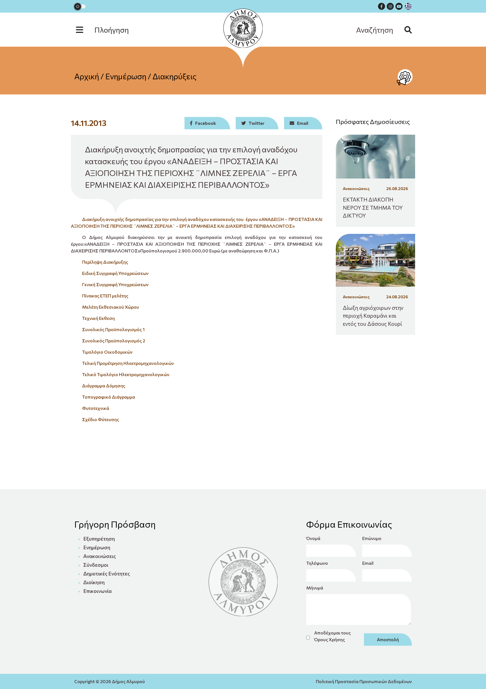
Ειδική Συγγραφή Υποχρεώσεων (115, 273)
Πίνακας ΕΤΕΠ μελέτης (105, 295)
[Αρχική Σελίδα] (243, 28)
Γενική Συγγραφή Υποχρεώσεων (115, 284)
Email (368, 563)
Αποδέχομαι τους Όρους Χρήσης (332, 636)
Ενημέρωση (125, 76)
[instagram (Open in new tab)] (390, 6)
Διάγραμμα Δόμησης (103, 385)
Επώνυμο (371, 538)
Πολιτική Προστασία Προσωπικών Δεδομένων (364, 681)
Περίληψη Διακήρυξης (105, 262)
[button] (108, 29)
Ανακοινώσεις (99, 556)
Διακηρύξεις (174, 76)
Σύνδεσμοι (95, 565)
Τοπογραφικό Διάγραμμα (108, 396)
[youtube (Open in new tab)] (398, 6)
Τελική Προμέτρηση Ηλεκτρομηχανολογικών (128, 363)
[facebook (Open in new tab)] (381, 6)
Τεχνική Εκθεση (98, 318)
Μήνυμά (314, 587)
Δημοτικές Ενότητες (106, 573)
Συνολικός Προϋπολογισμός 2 (113, 340)
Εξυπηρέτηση (99, 539)
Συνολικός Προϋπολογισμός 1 (113, 329)
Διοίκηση (94, 582)
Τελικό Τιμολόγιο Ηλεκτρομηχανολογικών (125, 374)
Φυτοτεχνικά (95, 408)
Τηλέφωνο (317, 563)
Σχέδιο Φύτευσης (100, 419)
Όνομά (313, 538)
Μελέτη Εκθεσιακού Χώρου (110, 307)
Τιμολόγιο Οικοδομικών (107, 351)
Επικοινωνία (97, 591)
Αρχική (86, 76)
